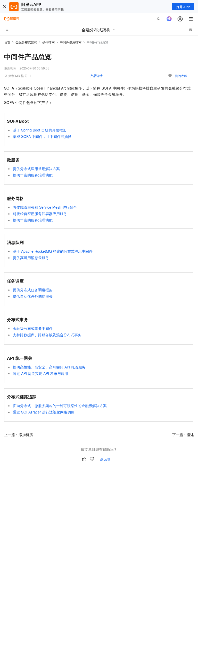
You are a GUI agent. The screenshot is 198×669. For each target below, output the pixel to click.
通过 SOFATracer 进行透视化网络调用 (44, 412)
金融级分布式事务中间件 (33, 328)
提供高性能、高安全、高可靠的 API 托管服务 (49, 366)
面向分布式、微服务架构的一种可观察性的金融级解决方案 (60, 405)
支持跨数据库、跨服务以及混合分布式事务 (47, 334)
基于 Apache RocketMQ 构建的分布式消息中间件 (53, 251)
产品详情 (96, 75)
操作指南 (48, 42)
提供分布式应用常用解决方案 (36, 168)
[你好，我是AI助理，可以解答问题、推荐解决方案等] (169, 18)
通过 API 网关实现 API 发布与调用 (40, 373)
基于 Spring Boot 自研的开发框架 (40, 130)
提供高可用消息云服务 (31, 257)
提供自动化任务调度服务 (33, 296)
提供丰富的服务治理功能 (33, 175)
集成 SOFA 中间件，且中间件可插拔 (42, 136)
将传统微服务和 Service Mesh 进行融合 (45, 207)
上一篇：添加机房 (18, 434)
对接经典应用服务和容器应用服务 (40, 213)
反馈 (107, 459)
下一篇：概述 (183, 434)
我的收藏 (181, 75)
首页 (7, 42)
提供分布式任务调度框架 (33, 289)
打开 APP (183, 6)
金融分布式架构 (26, 42)
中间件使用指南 (70, 42)
